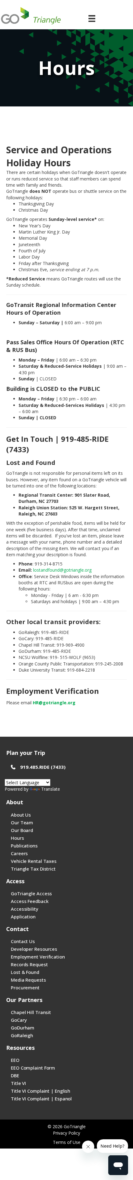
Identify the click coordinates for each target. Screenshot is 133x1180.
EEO (15, 1060)
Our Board (22, 830)
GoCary (19, 1020)
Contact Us (23, 941)
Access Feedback (30, 901)
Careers (19, 853)
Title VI (18, 1083)
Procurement (25, 987)
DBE (15, 1075)
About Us (21, 815)
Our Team (22, 822)
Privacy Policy (66, 1133)
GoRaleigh (22, 1035)
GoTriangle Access (31, 893)
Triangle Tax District (33, 869)
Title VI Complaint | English (40, 1091)
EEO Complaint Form (33, 1068)
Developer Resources (34, 949)
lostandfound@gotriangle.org (62, 570)
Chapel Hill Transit (31, 1012)
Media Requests (28, 980)
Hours (17, 838)
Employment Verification (38, 957)
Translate (50, 789)
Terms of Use (66, 1142)
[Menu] (92, 18)
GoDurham (22, 1028)
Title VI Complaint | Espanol (41, 1098)
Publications (24, 846)
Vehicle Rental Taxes (34, 861)
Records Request (29, 964)
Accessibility (24, 909)
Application (23, 916)
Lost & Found (25, 972)
